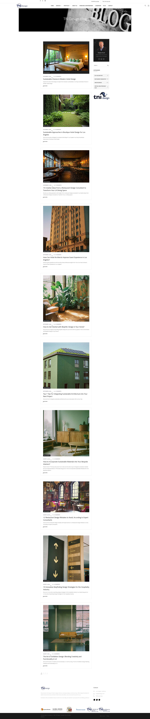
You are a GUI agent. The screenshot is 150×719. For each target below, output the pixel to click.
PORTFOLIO (66, 5)
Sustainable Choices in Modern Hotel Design (59, 79)
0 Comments (58, 76)
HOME (52, 5)
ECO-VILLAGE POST (99, 75)
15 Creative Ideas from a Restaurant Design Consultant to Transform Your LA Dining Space (64, 189)
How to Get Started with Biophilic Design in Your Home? (63, 326)
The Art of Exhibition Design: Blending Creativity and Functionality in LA (62, 657)
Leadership (98, 5)
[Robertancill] (97, 700)
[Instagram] (43, 1)
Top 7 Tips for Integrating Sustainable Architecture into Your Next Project (65, 395)
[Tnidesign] (99, 700)
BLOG (104, 5)
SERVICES (58, 5)
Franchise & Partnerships (86, 5)
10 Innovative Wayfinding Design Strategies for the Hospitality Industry (66, 588)
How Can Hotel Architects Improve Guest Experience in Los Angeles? (65, 258)
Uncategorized (47, 72)
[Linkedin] (46, 1)
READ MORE (45, 85)
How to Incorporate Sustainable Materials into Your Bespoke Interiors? (65, 462)
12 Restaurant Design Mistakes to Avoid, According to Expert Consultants (65, 518)
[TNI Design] (94, 700)
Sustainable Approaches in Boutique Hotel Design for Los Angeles (64, 133)
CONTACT (110, 5)
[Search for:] (101, 65)
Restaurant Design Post (100, 79)
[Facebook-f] (41, 1)
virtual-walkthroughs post (100, 87)
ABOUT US (74, 5)
